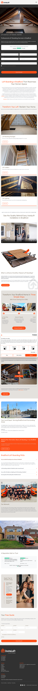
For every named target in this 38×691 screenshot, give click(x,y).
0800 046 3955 (22, 666)
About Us (2, 664)
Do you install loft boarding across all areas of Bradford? (11, 459)
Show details (33, 352)
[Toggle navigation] (36, 2)
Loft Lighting (3, 660)
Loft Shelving (3, 675)
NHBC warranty (20, 389)
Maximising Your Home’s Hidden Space (9, 583)
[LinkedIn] (20, 685)
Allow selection (19, 355)
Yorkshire (2, 96)
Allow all (31, 355)
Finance (2, 667)
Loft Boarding (3, 656)
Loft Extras (3, 677)
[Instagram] (24, 685)
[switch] (14, 349)
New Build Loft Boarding (5, 671)
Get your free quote (19, 72)
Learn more (5, 141)
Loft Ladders (3, 657)
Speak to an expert (5, 448)
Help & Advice (3, 670)
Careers (2, 665)
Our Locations (22, 667)
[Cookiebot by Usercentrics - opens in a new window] (33, 335)
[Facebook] (22, 685)
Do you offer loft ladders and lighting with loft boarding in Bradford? (13, 472)
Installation (3, 666)
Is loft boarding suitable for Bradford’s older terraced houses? (12, 468)
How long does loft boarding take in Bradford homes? (11, 474)
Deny (7, 355)
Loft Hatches (3, 659)
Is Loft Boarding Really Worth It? (9, 598)
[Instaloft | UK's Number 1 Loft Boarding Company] (5, 2)
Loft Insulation (3, 676)
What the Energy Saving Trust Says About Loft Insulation (9, 602)
